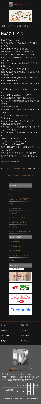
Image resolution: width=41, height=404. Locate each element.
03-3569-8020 (11, 380)
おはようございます (18, 217)
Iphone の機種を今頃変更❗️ (21, 199)
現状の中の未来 (16, 208)
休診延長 (14, 213)
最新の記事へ (26, 175)
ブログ (3, 341)
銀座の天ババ (15, 241)
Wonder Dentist (16, 190)
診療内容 (4, 330)
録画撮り (14, 227)
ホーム (3, 325)
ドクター (24, 330)
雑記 (12, 260)
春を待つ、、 (15, 194)
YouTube (24, 341)
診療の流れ (25, 325)
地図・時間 (25, 336)
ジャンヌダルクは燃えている (21, 255)
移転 (12, 204)
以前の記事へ (14, 175)
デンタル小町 (15, 168)
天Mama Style (16, 246)
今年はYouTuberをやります (21, 231)
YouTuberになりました (19, 222)
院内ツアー (5, 336)
